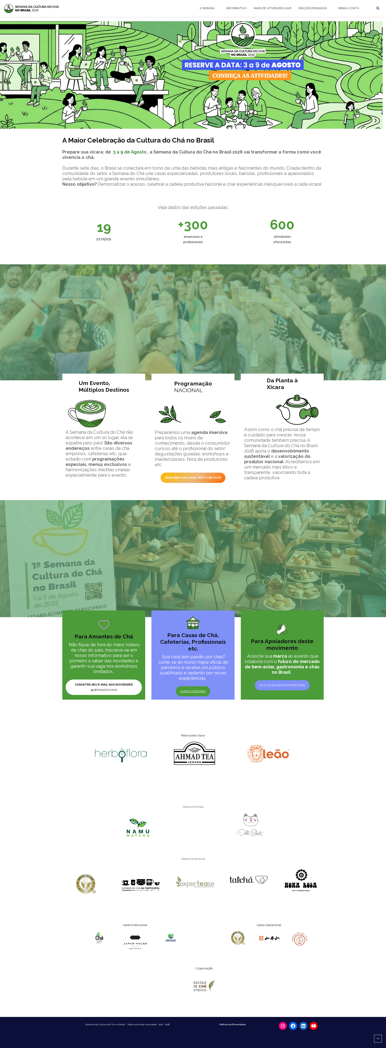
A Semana (207, 8)
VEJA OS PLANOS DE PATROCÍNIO (282, 685)
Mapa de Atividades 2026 (273, 8)
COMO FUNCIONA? (193, 691)
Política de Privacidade (232, 1024)
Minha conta (348, 8)
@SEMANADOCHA (104, 687)
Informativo (236, 8)
